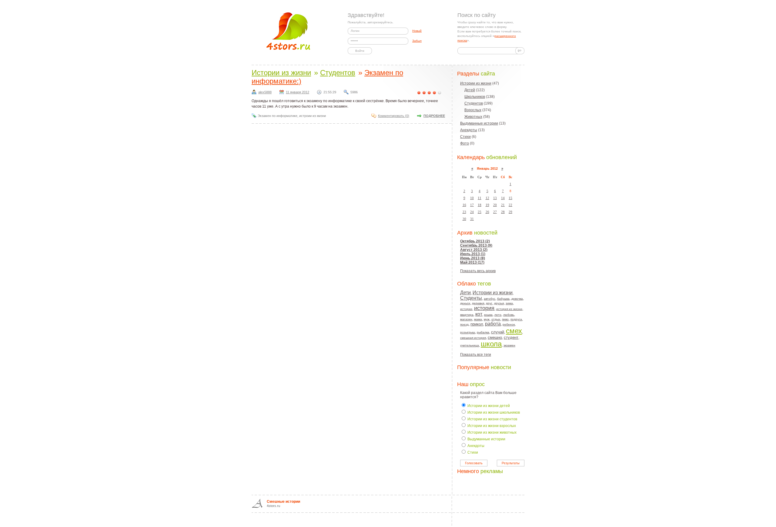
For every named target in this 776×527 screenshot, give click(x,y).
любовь (508, 314)
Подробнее (434, 116)
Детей (469, 90)
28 (503, 212)
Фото (464, 143)
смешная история (473, 337)
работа (493, 323)
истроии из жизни (312, 116)
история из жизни (509, 309)
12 (487, 198)
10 (472, 198)
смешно (495, 337)
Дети (465, 292)
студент (511, 337)
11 (479, 198)
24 (472, 212)
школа (491, 344)
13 (495, 198)
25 (479, 212)
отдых (495, 319)
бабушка (503, 298)
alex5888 (265, 92)
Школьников (474, 97)
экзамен (509, 345)
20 (495, 205)
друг (489, 303)
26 (487, 212)
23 (464, 212)
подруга (516, 319)
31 (472, 219)
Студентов (473, 103)
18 (479, 205)
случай (497, 332)
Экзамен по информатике (277, 116)
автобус (489, 298)
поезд (464, 324)
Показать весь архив (478, 271)
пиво (505, 319)
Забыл (417, 40)
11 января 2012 (297, 92)
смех (514, 331)
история (484, 308)
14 (503, 198)
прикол (476, 324)
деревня (478, 303)
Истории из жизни (475, 83)
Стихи (465, 137)
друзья (499, 303)
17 (472, 205)
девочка (517, 298)
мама (478, 319)
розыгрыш (467, 332)
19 (487, 205)
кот (478, 314)
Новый (417, 30)
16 (464, 205)
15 (510, 198)
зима (509, 303)
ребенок (509, 324)
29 (510, 212)
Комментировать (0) (393, 116)
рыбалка (483, 332)
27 (495, 212)
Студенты (471, 298)
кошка (488, 314)
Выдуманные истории (479, 123)
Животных (473, 117)
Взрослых (472, 110)
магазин (466, 319)
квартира (466, 314)
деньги (465, 303)
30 (464, 219)
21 (503, 205)
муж (487, 319)
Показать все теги (475, 354)
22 (510, 205)
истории (466, 309)
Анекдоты (468, 130)
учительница (469, 345)
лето (497, 314)
